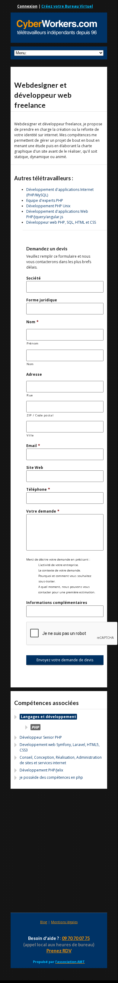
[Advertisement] (59, 851)
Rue (30, 395)
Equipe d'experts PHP (44, 200)
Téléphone (38, 489)
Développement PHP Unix (48, 205)
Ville (30, 435)
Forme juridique (41, 300)
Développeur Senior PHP (41, 737)
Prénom (33, 343)
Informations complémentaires (56, 602)
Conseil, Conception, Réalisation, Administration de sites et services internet (61, 760)
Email (33, 445)
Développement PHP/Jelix (41, 770)
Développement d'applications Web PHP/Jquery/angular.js (57, 214)
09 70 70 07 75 (76, 938)
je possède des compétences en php (51, 777)
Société (33, 278)
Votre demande (42, 511)
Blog (43, 922)
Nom (32, 321)
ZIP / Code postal (40, 415)
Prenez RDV (59, 950)
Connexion (27, 6)
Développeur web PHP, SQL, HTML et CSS (61, 222)
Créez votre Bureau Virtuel (67, 6)
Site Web (34, 467)
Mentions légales (64, 922)
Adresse (34, 374)
